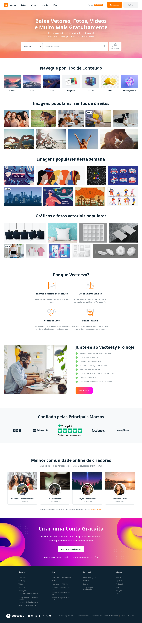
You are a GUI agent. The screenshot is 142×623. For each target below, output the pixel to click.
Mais (55, 5)
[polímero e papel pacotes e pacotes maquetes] (81, 251)
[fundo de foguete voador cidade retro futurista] (90, 196)
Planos (90, 5)
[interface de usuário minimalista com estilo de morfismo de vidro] (59, 251)
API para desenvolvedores (28, 594)
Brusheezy (22, 577)
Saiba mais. (96, 509)
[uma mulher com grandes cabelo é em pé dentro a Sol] (83, 139)
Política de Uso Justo (127, 616)
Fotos (23, 5)
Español (119, 581)
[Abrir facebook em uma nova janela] (29, 616)
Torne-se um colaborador (88, 588)
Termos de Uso (97, 616)
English (118, 577)
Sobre (85, 584)
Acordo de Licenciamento (61, 577)
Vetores (13, 5)
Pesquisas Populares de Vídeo (60, 598)
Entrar (130, 5)
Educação (22, 590)
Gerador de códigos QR (27, 605)
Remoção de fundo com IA (28, 602)
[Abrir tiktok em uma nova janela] (43, 616)
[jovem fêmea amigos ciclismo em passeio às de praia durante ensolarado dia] (51, 139)
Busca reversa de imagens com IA (28, 598)
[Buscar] (104, 46)
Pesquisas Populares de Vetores (60, 588)
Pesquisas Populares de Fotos (60, 593)
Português (119, 584)
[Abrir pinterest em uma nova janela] (39, 616)
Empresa (22, 587)
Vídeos (33, 5)
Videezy (21, 584)
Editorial (45, 5)
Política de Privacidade (111, 616)
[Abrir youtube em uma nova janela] (50, 616)
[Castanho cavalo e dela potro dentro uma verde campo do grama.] (43, 118)
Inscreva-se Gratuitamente (71, 549)
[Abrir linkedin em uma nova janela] (36, 616)
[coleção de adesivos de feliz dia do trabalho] (123, 175)
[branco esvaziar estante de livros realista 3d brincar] (93, 233)
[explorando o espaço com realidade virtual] (58, 196)
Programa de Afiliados (60, 584)
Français (119, 590)
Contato (86, 581)
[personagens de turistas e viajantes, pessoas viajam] (122, 196)
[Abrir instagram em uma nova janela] (32, 616)
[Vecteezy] (6, 5)
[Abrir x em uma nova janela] (47, 616)
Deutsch (119, 587)
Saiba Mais (84, 390)
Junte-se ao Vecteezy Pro (87, 557)
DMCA (54, 581)
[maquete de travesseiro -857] (62, 233)
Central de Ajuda (89, 577)
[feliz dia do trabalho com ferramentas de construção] (19, 175)
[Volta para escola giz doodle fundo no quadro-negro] (96, 175)
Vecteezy (22, 581)
